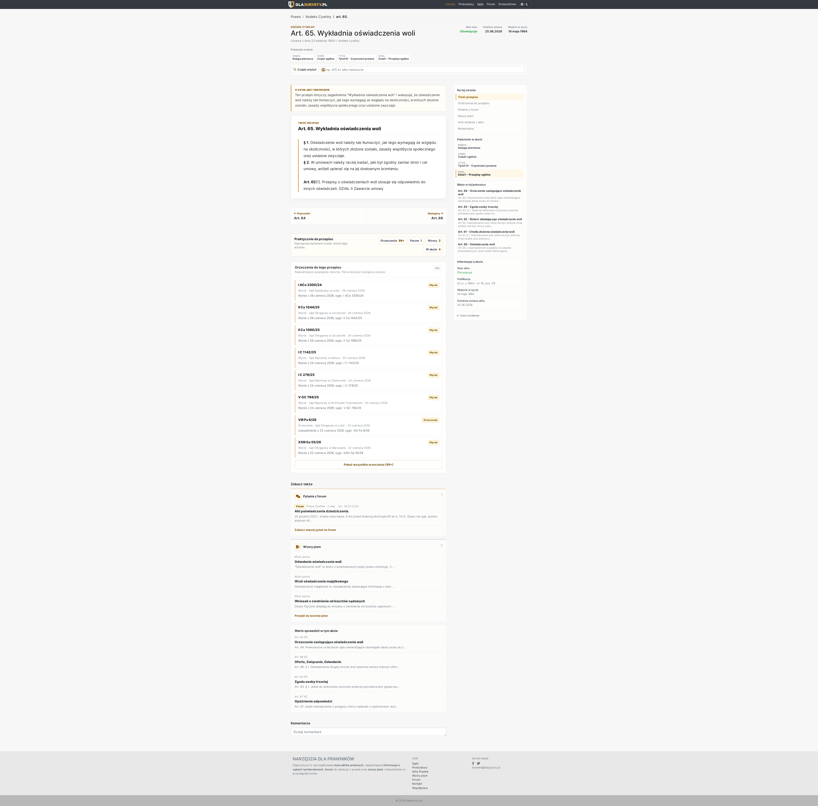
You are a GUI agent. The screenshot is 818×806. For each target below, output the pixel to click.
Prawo (296, 16)
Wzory (434, 240)
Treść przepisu (468, 97)
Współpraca (420, 788)
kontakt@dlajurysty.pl (486, 767)
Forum (416, 240)
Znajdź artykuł (306, 69)
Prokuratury (419, 767)
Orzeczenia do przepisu (474, 103)
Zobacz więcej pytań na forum (315, 530)
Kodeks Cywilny (318, 16)
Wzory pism (465, 115)
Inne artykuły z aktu (471, 122)
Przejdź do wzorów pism (311, 615)
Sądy (415, 763)
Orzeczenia (392, 240)
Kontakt (417, 783)
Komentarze (466, 128)
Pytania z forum (468, 109)
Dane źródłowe (469, 315)
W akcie (433, 249)
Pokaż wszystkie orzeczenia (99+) (368, 464)
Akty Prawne (420, 771)
